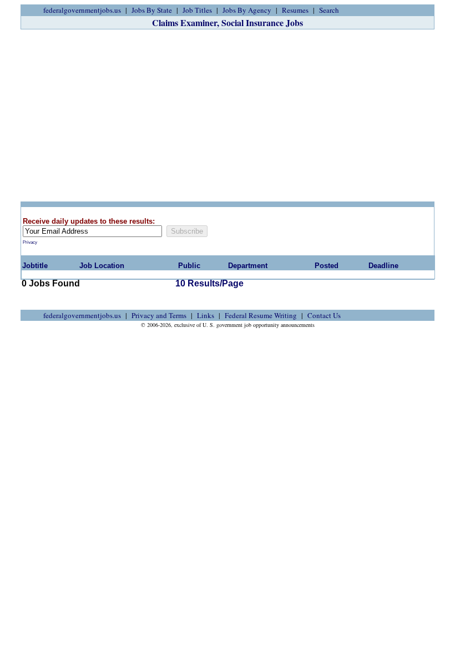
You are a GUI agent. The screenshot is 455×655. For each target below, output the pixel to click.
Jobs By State (152, 10)
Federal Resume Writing (261, 315)
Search (329, 10)
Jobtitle (35, 265)
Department (247, 265)
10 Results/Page (209, 283)
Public (189, 265)
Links (205, 315)
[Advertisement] (227, 115)
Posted (326, 265)
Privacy (30, 242)
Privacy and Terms (159, 315)
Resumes (295, 10)
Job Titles (197, 10)
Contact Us (324, 315)
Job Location (101, 265)
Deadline (383, 265)
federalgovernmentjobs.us (82, 10)
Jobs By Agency (247, 10)
